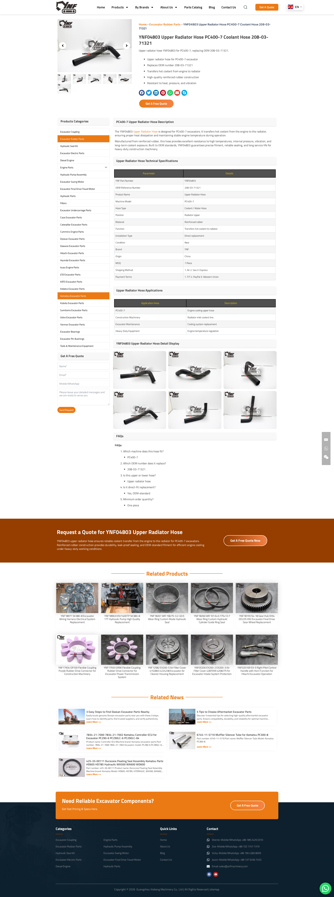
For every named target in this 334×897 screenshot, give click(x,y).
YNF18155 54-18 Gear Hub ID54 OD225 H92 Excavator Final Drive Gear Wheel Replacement (257, 619)
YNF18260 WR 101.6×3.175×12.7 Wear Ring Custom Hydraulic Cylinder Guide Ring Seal (212, 619)
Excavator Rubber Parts (165, 24)
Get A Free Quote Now (245, 540)
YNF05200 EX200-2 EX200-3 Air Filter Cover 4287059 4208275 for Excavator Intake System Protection (212, 671)
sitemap (214, 889)
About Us (166, 7)
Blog (212, 7)
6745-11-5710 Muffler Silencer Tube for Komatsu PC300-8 (232, 735)
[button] (62, 45)
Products (118, 7)
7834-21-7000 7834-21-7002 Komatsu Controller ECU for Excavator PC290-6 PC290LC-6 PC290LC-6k (121, 736)
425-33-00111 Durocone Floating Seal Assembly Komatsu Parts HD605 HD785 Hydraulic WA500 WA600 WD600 (124, 762)
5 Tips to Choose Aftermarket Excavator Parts (224, 712)
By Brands (142, 7)
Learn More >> (93, 722)
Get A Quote (267, 7)
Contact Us (228, 7)
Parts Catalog (193, 7)
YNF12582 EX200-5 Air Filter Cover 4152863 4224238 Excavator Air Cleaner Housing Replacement (167, 671)
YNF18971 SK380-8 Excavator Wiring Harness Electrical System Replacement (77, 619)
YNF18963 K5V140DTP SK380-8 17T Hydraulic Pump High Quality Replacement (122, 619)
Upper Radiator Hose (145, 131)
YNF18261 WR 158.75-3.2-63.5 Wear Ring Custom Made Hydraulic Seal (167, 619)
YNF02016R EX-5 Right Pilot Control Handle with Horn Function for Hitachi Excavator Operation (256, 671)
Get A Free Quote (156, 103)
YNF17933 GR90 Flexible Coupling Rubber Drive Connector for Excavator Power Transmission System (122, 672)
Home (101, 7)
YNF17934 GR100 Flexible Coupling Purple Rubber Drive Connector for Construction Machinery (77, 671)
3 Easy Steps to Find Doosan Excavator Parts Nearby (117, 712)
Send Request (66, 410)
